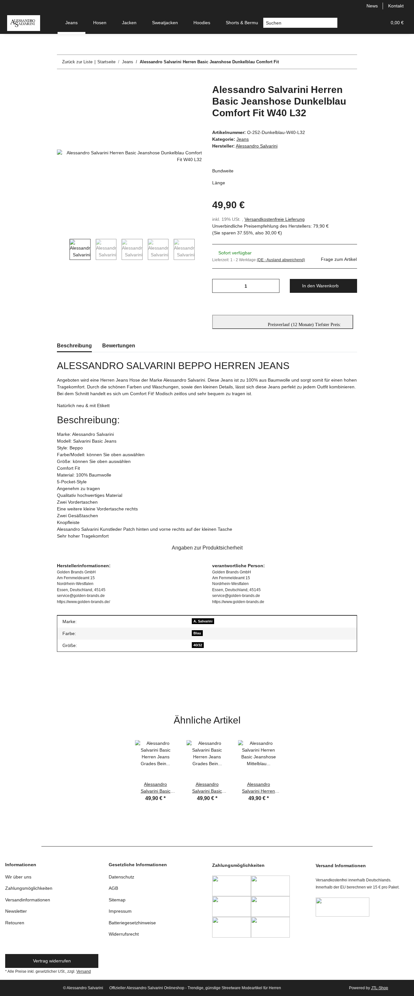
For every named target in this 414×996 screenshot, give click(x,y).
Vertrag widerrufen (52, 960)
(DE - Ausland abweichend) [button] (281, 260)
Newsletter (16, 911)
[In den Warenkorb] (62, 80)
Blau (197, 633)
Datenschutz (121, 876)
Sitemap (117, 899)
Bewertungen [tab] (118, 345)
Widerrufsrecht (124, 934)
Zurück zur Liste (77, 61)
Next (201, 249)
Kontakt (396, 5)
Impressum (120, 911)
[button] (350, 23)
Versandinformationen (27, 899)
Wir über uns (18, 876)
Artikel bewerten (78, 687)
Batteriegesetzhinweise (132, 922)
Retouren (14, 922)
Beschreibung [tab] (74, 345)
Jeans (242, 139)
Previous (63, 249)
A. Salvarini (202, 621)
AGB (113, 888)
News (372, 5)
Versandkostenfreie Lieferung (275, 219)
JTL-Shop (379, 988)
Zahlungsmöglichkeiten (28, 888)
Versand (83, 971)
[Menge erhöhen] (272, 286)
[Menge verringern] (219, 286)
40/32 (197, 645)
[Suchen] (332, 22)
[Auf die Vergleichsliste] (171, 96)
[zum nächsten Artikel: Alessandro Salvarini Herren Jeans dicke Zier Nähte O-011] (350, 62)
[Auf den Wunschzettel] (188, 96)
